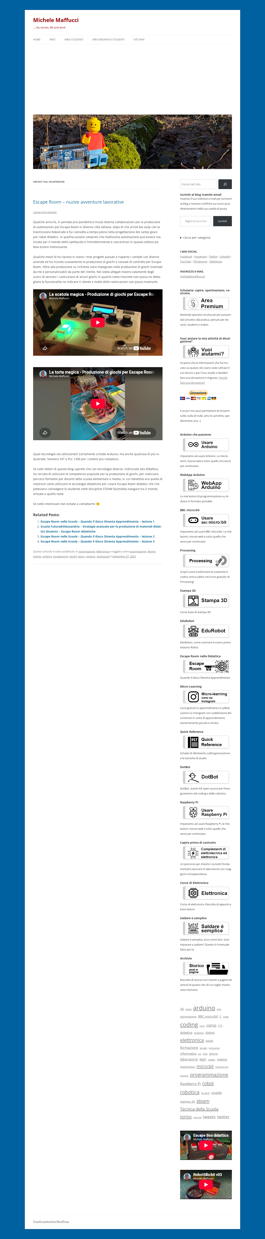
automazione (87, 551)
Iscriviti (222, 221)
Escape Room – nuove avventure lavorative (78, 202)
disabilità (199, 1032)
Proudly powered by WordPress (51, 1221)
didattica (186, 1032)
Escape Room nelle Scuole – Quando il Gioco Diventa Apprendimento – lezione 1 (97, 521)
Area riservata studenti (108, 39)
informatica (188, 1053)
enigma (47, 556)
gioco (81, 556)
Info (52, 39)
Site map (139, 39)
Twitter (213, 256)
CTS (220, 1026)
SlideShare (215, 261)
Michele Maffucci (56, 20)
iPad (205, 1053)
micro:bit (205, 1066)
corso (211, 1025)
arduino (204, 1008)
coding (189, 1024)
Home (37, 39)
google (203, 1048)
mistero (90, 556)
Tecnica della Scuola (199, 1109)
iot (199, 1054)
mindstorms (221, 1066)
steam (202, 1101)
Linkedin (225, 256)
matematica (187, 1067)
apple (189, 1009)
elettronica (103, 551)
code (226, 1016)
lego (203, 1059)
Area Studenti (73, 39)
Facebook (186, 256)
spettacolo (103, 556)
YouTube (185, 261)
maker (211, 1059)
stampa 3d (187, 1101)
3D (182, 1009)
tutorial (197, 1117)
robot (208, 1083)
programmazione (209, 1074)
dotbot (209, 1033)
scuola (216, 1092)
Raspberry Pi (190, 1083)
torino (186, 1116)
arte (219, 1009)
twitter (223, 1116)
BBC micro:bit (208, 1016)
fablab (209, 1041)
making (222, 1059)
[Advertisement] (132, 78)
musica (184, 1075)
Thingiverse (200, 261)
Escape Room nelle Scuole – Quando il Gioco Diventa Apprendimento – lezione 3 (97, 541)
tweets (209, 1116)
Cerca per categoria (196, 237)
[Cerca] (225, 184)
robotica (189, 1092)
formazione (189, 1047)
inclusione (214, 1048)
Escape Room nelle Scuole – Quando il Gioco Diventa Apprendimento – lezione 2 (97, 536)
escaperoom (60, 556)
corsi (202, 1025)
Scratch (205, 1093)
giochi (73, 556)
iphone (213, 1054)
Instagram (200, 256)
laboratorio (189, 1059)
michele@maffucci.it (192, 276)
